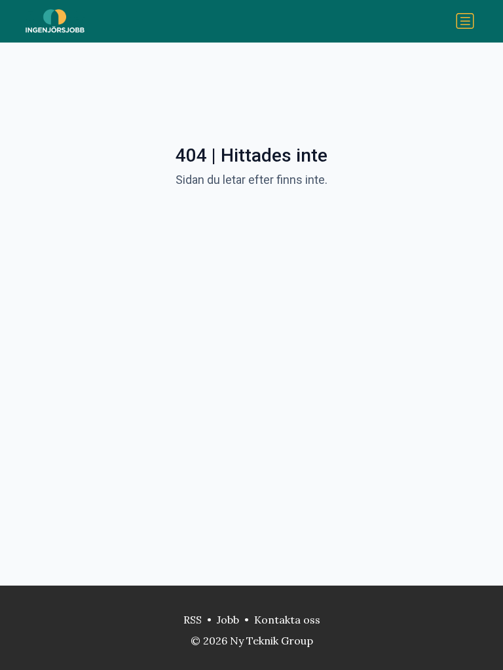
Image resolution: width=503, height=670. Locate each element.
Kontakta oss (287, 619)
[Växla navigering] (465, 21)
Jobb (228, 619)
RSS (192, 619)
